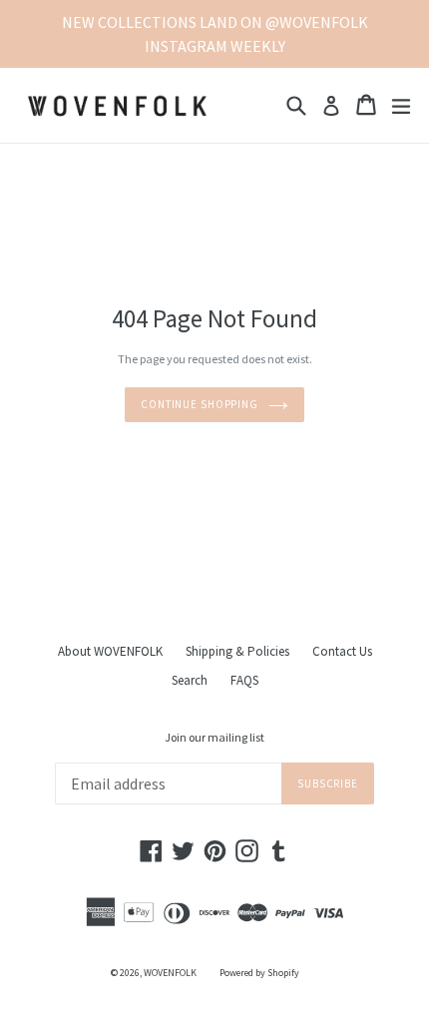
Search (190, 680)
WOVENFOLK (170, 972)
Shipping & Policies (237, 651)
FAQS (244, 680)
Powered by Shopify (259, 972)
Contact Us (342, 651)
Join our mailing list (214, 738)
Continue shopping (199, 404)
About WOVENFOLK (110, 651)
